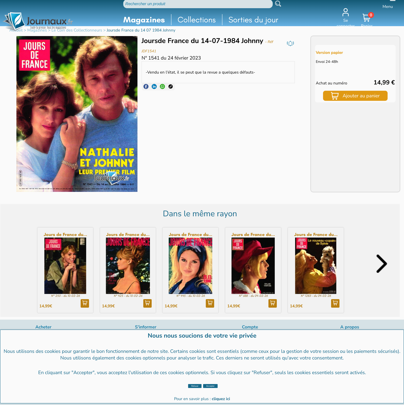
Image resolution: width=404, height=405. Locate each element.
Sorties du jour (253, 19)
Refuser (194, 386)
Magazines (144, 19)
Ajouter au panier (361, 95)
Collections (197, 19)
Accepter (210, 386)
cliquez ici (221, 399)
